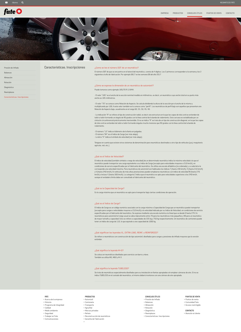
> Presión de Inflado (152, 300)
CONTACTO (230, 13)
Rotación (7, 83)
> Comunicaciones (50, 319)
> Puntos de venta (191, 300)
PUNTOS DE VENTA (214, 13)
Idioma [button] (15, 3)
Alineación (8, 78)
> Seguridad (48, 313)
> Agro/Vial (88, 308)
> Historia (47, 302)
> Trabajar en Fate (50, 316)
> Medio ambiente (50, 311)
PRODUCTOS (178, 13)
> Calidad (47, 308)
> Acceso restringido (192, 305)
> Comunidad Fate (191, 302)
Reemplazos (9, 92)
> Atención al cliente (192, 313)
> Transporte (89, 305)
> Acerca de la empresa (52, 300)
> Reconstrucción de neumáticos (97, 316)
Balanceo (8, 73)
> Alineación (148, 305)
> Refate (87, 313)
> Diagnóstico (149, 311)
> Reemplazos (149, 313)
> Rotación (148, 308)
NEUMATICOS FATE (227, 3)
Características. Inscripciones (16, 97)
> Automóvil (88, 300)
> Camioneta (89, 302)
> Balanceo (148, 302)
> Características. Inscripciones (157, 316)
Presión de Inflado (11, 68)
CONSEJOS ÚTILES (194, 13)
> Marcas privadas (91, 311)
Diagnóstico (9, 87)
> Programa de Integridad (53, 305)
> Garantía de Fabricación (94, 319)
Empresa (165, 13)
